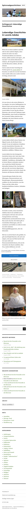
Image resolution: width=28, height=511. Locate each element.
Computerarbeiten (9, 436)
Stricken (6, 464)
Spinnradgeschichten (11, 5)
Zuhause (6, 478)
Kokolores (6, 444)
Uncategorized (8, 468)
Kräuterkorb (7, 446)
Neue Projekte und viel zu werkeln (13, 353)
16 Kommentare (17, 277)
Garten (6, 438)
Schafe (5, 458)
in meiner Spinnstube (10, 440)
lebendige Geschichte (12, 275)
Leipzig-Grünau (8, 448)
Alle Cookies (14, 255)
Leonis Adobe (16, 69)
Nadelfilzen (7, 450)
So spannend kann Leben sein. (12, 357)
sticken (6, 462)
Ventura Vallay (8, 277)
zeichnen (6, 474)
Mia (5, 374)
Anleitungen (7, 434)
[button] (4, 126)
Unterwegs (7, 470)
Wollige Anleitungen (8, 498)
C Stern (6, 382)
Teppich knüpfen (8, 466)
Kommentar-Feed (9, 420)
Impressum (5, 491)
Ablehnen (14, 259)
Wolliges (6, 472)
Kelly (5, 386)
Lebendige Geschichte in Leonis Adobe (14, 33)
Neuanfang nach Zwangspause (12, 361)
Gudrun (6, 390)
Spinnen (6, 460)
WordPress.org (8, 422)
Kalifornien (13, 274)
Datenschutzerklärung (8, 495)
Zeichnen (6, 476)
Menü (23, 5)
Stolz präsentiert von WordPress (9, 508)
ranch (3, 277)
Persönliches (7, 454)
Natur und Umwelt (9, 452)
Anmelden (6, 416)
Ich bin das (5, 502)
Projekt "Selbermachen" (11, 456)
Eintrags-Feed (8, 418)
